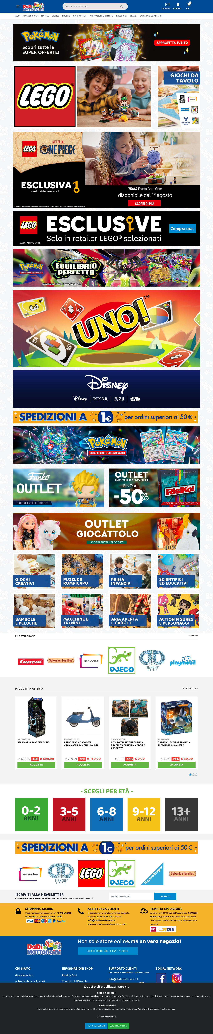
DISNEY (55, 16)
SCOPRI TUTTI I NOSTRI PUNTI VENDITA (107, 951)
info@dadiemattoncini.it (123, 979)
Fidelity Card (69, 975)
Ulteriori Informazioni (106, 1017)
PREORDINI (121, 16)
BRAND (133, 16)
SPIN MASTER (79, 16)
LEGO (17, 16)
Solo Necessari (96, 1026)
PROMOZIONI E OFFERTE (101, 16)
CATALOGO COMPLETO (151, 16)
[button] (190, 6)
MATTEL (45, 16)
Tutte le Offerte (190, 688)
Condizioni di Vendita (74, 981)
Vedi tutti (193, 636)
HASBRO (66, 16)
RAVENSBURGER (30, 16)
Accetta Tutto (118, 1026)
